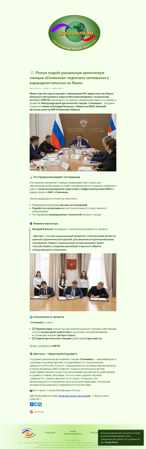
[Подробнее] (111, 442)
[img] (76, 33)
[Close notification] (142, 431)
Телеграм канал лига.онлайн (74, 395)
